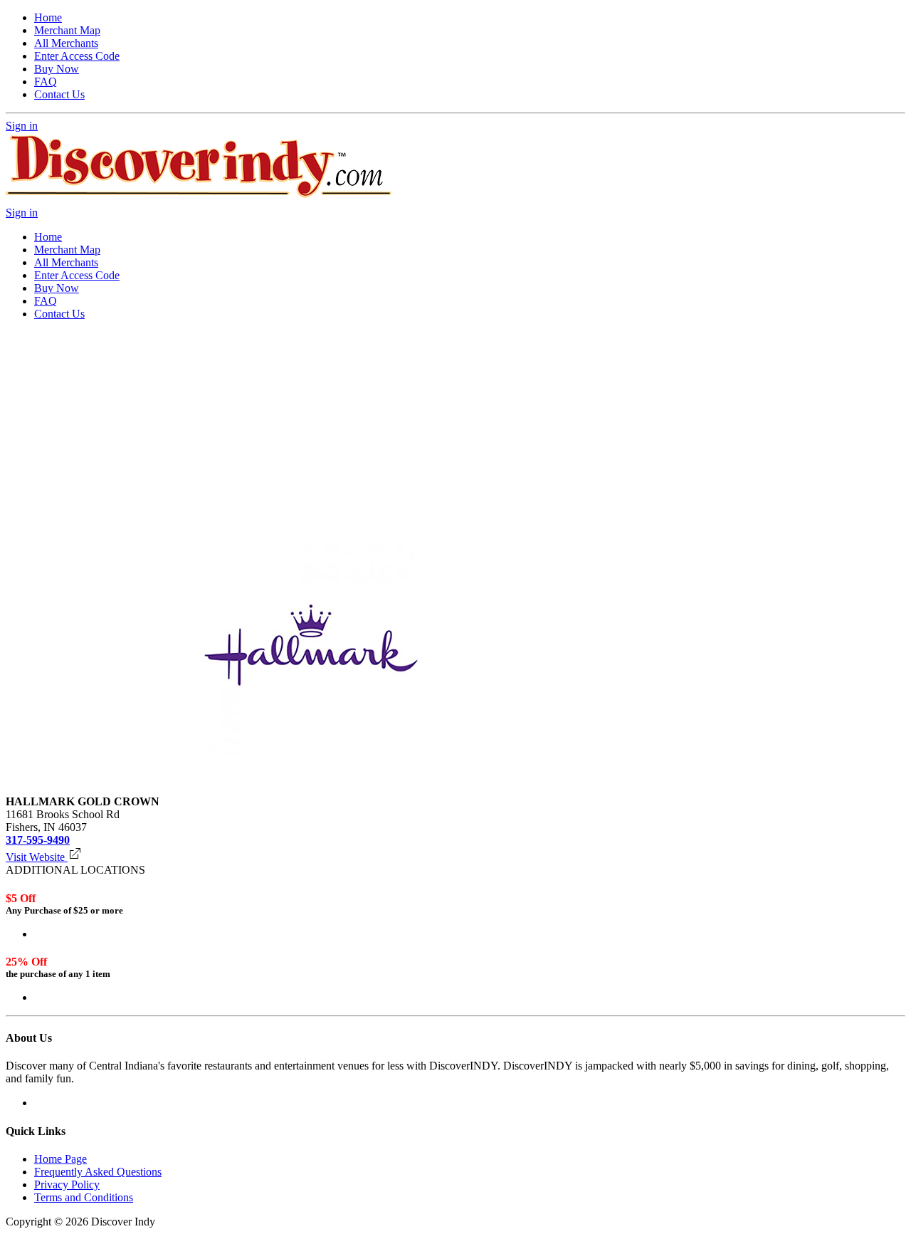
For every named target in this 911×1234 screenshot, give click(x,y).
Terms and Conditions (83, 1197)
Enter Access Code (77, 56)
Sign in (22, 126)
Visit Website (37, 857)
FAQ (45, 81)
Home (48, 17)
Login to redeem (71, 934)
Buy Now (56, 69)
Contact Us (59, 94)
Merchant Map (67, 30)
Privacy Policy (67, 1184)
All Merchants (66, 43)
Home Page (60, 1159)
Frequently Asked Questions (98, 1172)
